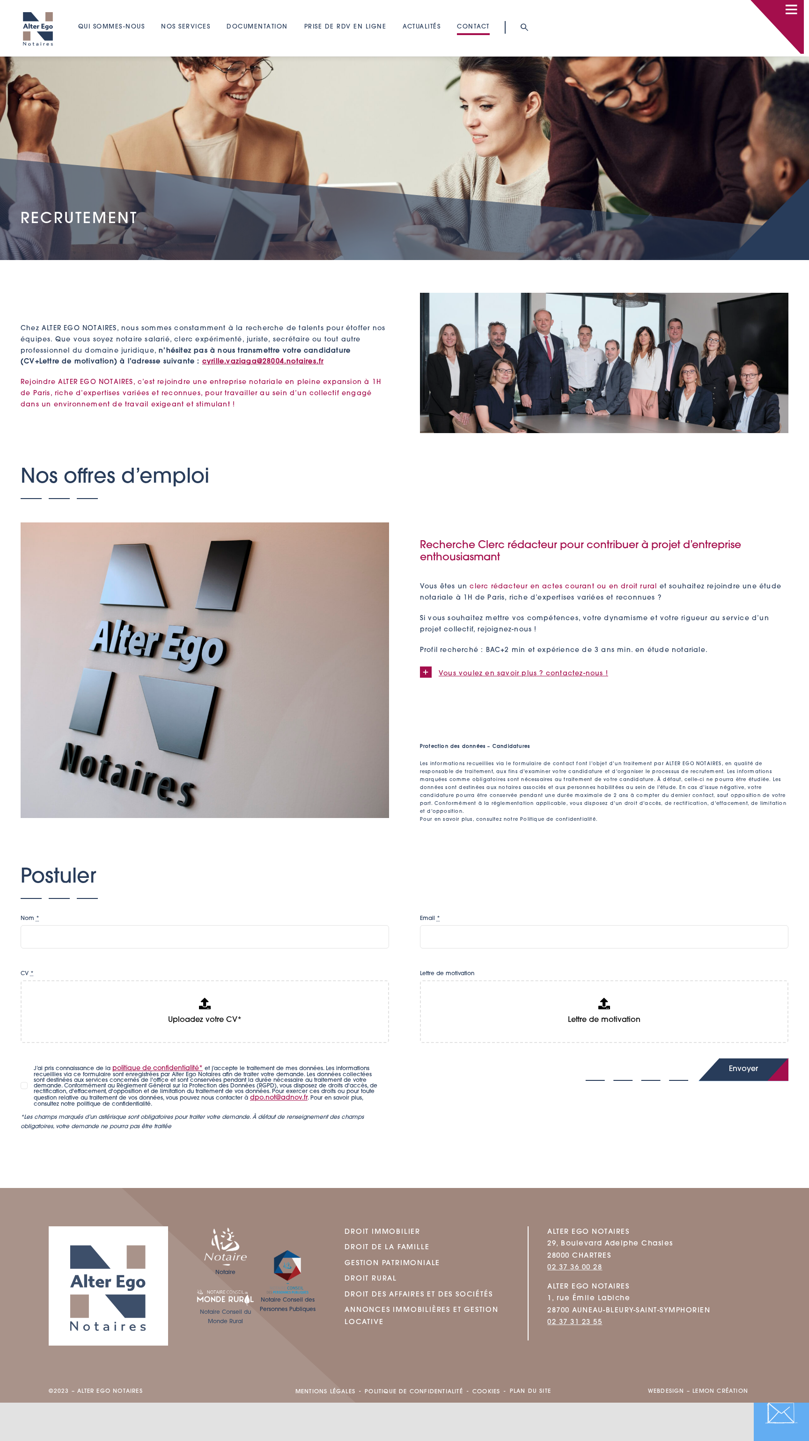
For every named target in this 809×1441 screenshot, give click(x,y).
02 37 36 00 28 (574, 1267)
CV (27, 974)
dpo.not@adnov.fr (279, 1097)
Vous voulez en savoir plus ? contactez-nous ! (523, 673)
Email (430, 918)
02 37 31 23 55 (574, 1322)
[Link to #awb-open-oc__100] (791, 9)
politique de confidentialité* (157, 1068)
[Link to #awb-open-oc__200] (781, 1413)
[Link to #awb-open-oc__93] (524, 27)
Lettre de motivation (447, 974)
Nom (30, 918)
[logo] (38, 7)
